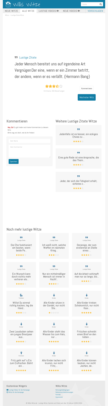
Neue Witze (11, 10)
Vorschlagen (95, 10)
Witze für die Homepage (16, 392)
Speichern (13, 161)
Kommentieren (86, 88)
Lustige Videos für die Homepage (19, 390)
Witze (7, 15)
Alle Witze (28, 10)
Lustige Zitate (27, 57)
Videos (48, 10)
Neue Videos (70, 10)
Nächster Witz (87, 97)
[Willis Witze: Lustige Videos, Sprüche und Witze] (22, 4)
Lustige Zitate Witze (17, 15)
